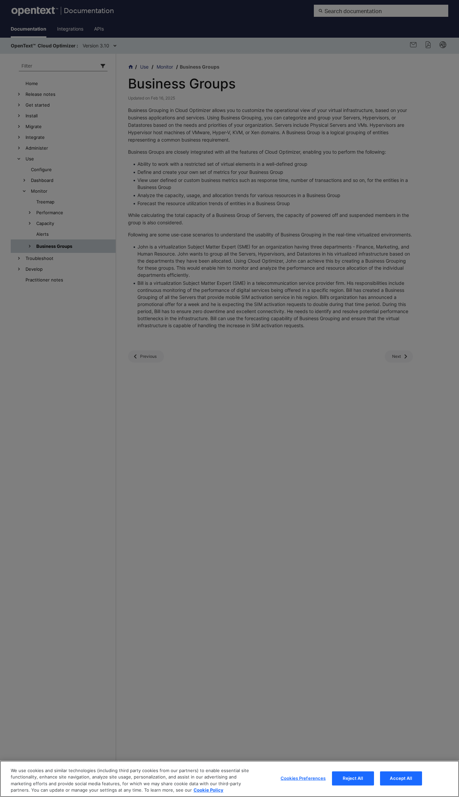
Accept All (401, 778)
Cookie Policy (208, 790)
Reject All (353, 778)
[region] (229, 779)
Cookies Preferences (303, 778)
